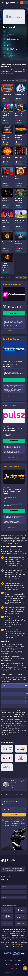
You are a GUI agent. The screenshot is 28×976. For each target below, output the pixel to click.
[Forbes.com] (21, 910)
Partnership (21, 960)
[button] (8, 99)
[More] (25, 968)
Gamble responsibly (17, 944)
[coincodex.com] (21, 923)
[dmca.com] (7, 953)
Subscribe (14, 814)
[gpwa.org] (16, 953)
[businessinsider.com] (7, 917)
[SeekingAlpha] (7, 923)
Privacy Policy (16, 964)
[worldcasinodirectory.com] (21, 917)
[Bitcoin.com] (7, 910)
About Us (6, 960)
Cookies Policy (7, 964)
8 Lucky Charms (11, 56)
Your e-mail (7, 809)
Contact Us (13, 960)
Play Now (14, 313)
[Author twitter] (12, 787)
